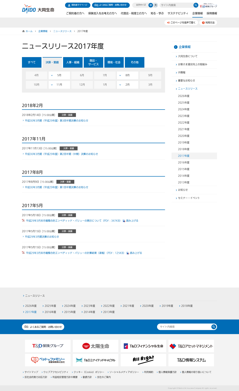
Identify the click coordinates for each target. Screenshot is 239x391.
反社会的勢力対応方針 (36, 377)
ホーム (29, 31)
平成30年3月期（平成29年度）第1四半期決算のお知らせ (56, 187)
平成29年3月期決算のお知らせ (42, 237)
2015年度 (183, 169)
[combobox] (176, 5)
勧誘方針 (87, 377)
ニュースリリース (62, 31)
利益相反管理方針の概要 (65, 377)
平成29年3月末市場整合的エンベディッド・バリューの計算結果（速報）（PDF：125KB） (76, 253)
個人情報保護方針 (168, 372)
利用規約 (148, 372)
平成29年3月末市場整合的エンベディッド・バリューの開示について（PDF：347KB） (74, 221)
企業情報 (42, 31)
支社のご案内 (104, 377)
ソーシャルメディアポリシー (124, 372)
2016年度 (183, 162)
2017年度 (183, 156)
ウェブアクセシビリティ (55, 372)
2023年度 (183, 116)
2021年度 (183, 129)
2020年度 (183, 136)
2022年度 (183, 122)
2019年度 (183, 142)
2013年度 (183, 182)
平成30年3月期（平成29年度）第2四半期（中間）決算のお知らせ (61, 154)
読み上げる (132, 221)
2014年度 (183, 176)
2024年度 (183, 109)
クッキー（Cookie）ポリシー (89, 372)
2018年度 (183, 149)
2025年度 (183, 102)
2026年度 (183, 96)
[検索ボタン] (195, 5)
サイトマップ (31, 372)
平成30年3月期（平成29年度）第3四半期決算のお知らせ (56, 120)
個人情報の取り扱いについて (197, 372)
